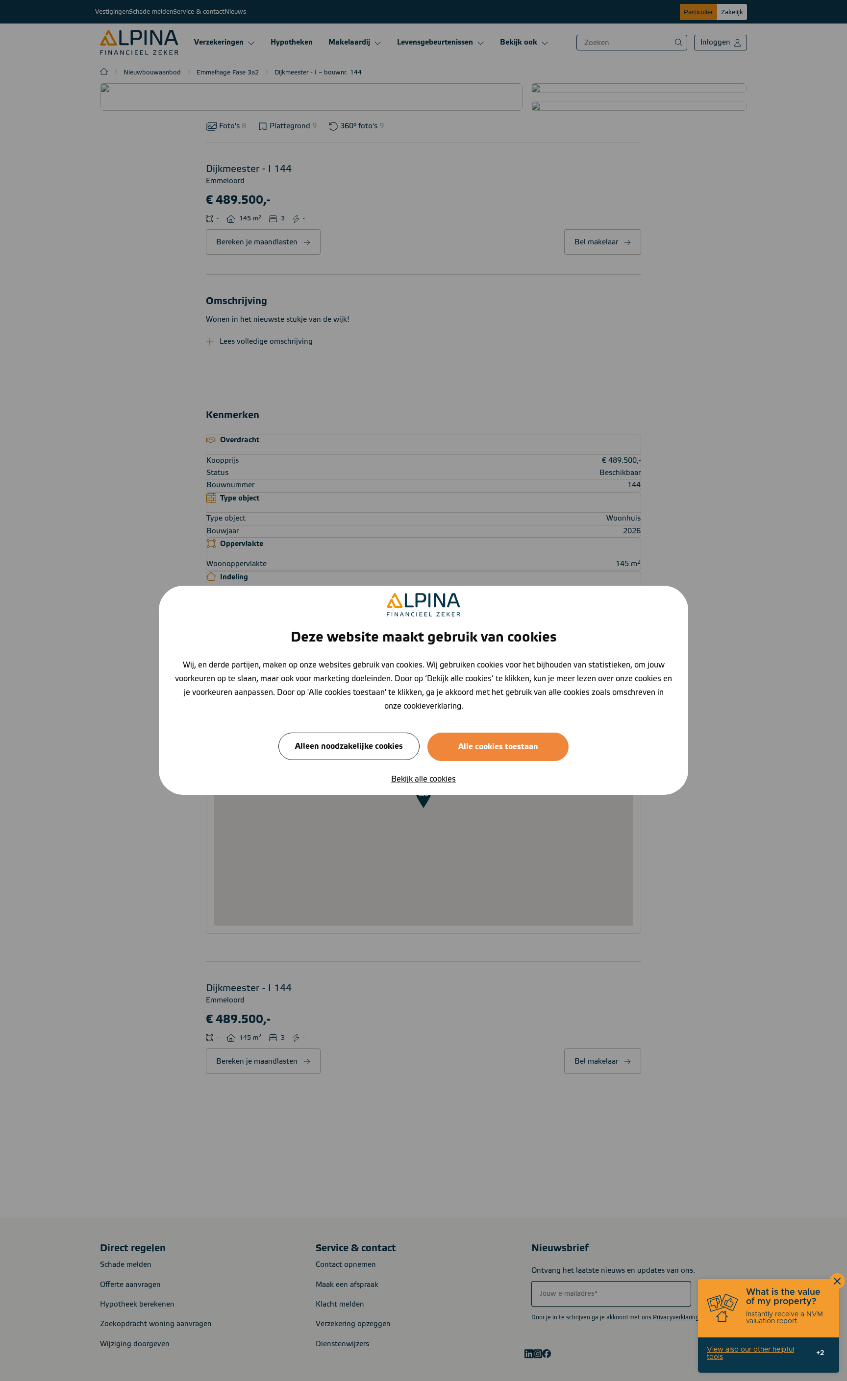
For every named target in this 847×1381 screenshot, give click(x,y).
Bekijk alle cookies (423, 779)
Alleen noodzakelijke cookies (349, 746)
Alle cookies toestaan (498, 747)
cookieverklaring (432, 706)
